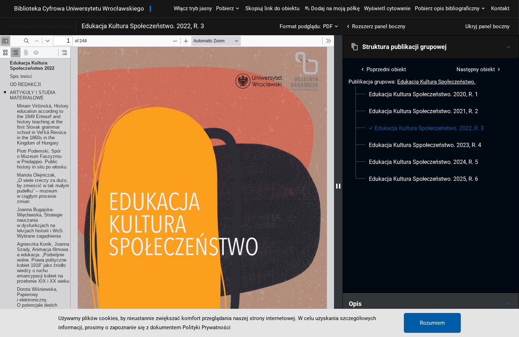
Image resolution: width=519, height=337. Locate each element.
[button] (431, 47)
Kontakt (500, 8)
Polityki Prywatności (207, 327)
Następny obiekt (476, 69)
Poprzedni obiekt (386, 69)
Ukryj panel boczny (487, 26)
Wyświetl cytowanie (387, 8)
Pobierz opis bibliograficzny (447, 8)
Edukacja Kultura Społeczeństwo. (436, 82)
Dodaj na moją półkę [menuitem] (335, 8)
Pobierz (225, 8)
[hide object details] (338, 186)
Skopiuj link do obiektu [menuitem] (272, 8)
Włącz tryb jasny (193, 8)
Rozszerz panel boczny (378, 26)
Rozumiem (432, 323)
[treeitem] (430, 94)
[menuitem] (423, 94)
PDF (328, 26)
